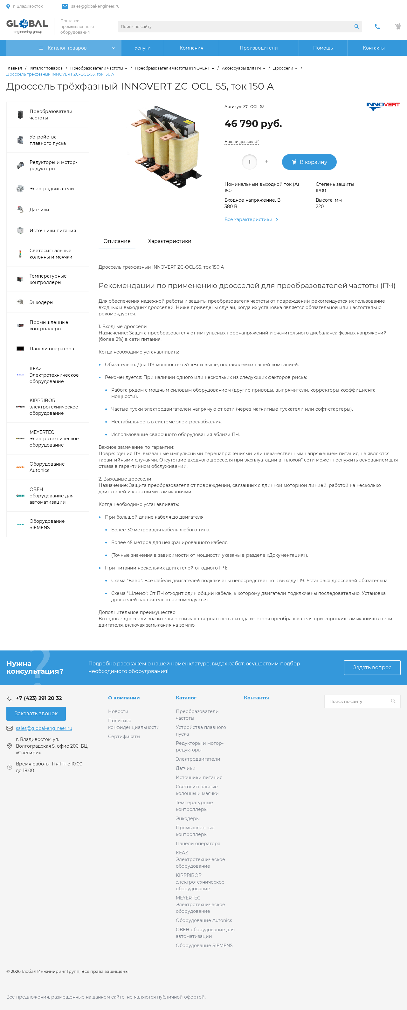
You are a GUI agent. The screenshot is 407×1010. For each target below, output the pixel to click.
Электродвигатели (198, 759)
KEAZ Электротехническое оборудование (200, 859)
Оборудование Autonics (204, 920)
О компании (124, 698)
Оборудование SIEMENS (204, 945)
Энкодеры (188, 818)
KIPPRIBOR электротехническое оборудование (200, 882)
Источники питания (199, 777)
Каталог (186, 698)
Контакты (256, 698)
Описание (117, 241)
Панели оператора (198, 843)
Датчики (186, 768)
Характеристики (169, 241)
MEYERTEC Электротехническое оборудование (200, 904)
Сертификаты (124, 736)
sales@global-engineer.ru (95, 6)
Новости (118, 711)
